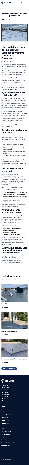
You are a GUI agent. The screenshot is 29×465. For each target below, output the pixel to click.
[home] (6, 2)
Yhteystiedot (5, 440)
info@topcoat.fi (14, 256)
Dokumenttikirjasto (6, 431)
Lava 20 (3, 409)
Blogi (2, 428)
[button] (26, 2)
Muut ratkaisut (5, 420)
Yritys (3, 437)
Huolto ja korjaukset (6, 414)
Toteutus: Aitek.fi (5, 456)
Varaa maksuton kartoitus (8, 443)
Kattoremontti (5, 412)
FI (22, 2)
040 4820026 (5, 387)
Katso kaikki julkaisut (9, 368)
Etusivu (3, 406)
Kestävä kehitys (5, 434)
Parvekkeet (4, 417)
